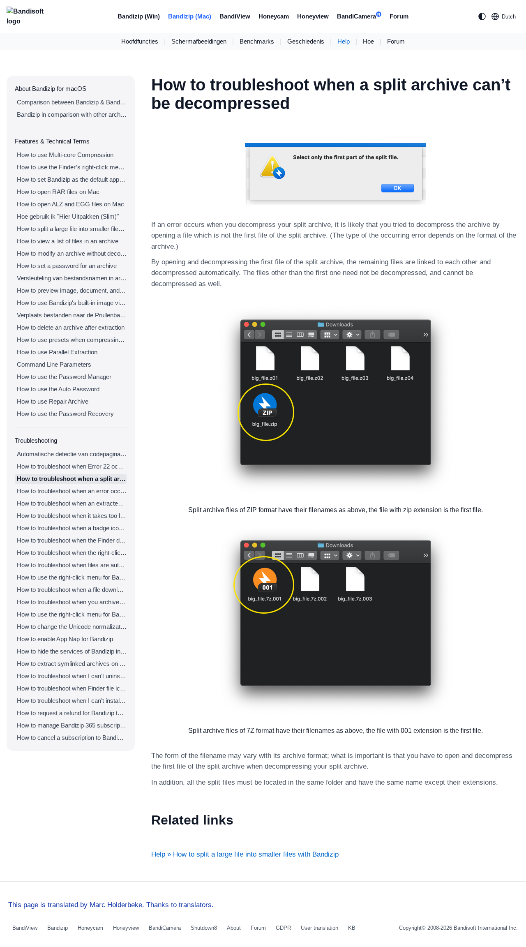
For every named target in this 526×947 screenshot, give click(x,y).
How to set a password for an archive (67, 265)
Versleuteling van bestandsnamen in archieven (72, 278)
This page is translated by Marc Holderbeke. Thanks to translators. (111, 905)
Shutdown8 (204, 928)
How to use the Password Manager (64, 376)
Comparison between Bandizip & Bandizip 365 (72, 102)
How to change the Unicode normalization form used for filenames (72, 626)
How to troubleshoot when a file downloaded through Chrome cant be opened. (72, 589)
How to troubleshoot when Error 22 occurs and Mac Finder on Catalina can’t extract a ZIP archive (72, 466)
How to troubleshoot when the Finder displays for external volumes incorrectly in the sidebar (72, 540)
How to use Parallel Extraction (57, 352)
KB (351, 928)
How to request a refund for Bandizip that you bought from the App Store (72, 712)
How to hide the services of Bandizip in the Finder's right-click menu (72, 651)
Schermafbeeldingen (198, 41)
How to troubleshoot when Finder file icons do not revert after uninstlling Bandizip (72, 688)
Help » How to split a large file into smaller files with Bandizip (245, 854)
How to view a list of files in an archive (67, 241)
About (234, 928)
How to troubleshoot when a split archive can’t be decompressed (72, 478)
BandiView (234, 16)
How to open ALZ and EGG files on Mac (70, 204)
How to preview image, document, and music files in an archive (72, 290)
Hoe (368, 41)
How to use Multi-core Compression (65, 154)
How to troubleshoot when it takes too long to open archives (72, 515)
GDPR (283, 928)
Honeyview (313, 16)
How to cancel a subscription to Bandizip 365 (72, 737)
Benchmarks (257, 41)
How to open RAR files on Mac (58, 191)
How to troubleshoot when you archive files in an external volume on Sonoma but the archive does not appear (72, 601)
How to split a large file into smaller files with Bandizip (72, 228)
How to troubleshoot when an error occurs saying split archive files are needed (72, 490)
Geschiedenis (305, 41)
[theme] (482, 16)
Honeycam (273, 16)
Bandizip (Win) (139, 16)
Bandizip (57, 928)
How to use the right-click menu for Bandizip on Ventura (72, 577)
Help (343, 41)
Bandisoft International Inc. (486, 928)
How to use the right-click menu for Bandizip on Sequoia (72, 614)
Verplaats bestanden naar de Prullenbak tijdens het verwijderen (72, 315)
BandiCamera (358, 16)
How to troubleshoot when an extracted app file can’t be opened (72, 503)
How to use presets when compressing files (72, 339)
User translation (319, 928)
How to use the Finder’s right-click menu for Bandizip (72, 167)
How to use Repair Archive (52, 401)
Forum (399, 16)
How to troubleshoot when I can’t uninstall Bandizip (72, 675)
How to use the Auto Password (58, 389)
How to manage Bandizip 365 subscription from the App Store (72, 725)
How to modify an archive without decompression (72, 253)
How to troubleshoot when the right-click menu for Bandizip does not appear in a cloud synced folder (72, 552)
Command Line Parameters (54, 364)
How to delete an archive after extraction (71, 327)
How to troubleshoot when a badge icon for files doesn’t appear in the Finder (72, 527)
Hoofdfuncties (139, 41)
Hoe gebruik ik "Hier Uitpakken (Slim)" (68, 216)
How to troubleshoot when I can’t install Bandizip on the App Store (72, 700)
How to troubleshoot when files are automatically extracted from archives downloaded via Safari (72, 564)
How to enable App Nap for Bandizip (65, 638)
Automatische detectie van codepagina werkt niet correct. (72, 453)
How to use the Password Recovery (65, 413)
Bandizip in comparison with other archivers (72, 114)
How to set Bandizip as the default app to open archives (72, 179)
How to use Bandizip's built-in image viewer (72, 302)
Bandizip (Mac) (189, 16)
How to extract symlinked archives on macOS (72, 663)
